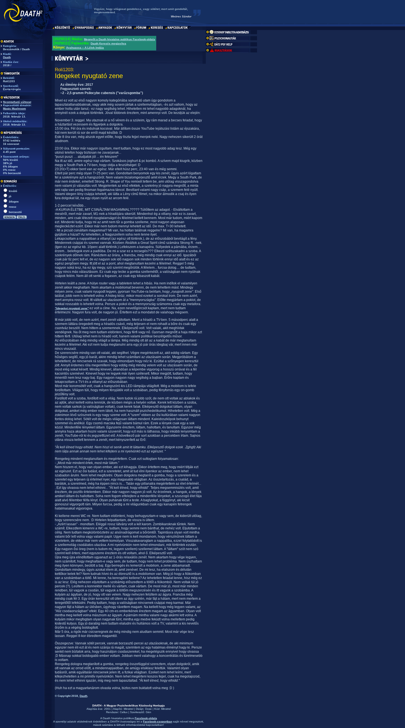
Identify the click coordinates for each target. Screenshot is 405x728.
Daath (7, 57)
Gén (148, 712)
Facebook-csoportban (157, 721)
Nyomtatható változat (17, 101)
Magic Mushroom (14, 108)
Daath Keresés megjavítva (108, 43)
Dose (148, 708)
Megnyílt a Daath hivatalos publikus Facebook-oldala (119, 39)
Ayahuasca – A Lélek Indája (85, 47)
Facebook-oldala (146, 718)
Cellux (124, 712)
